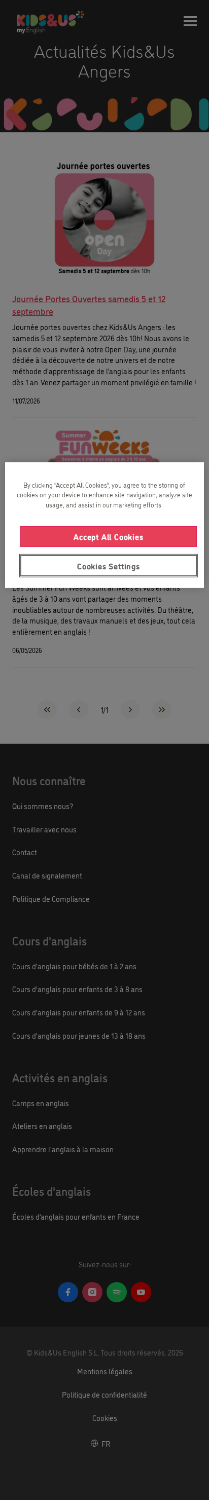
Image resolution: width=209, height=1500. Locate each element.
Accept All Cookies (108, 536)
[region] (104, 525)
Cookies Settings (108, 565)
